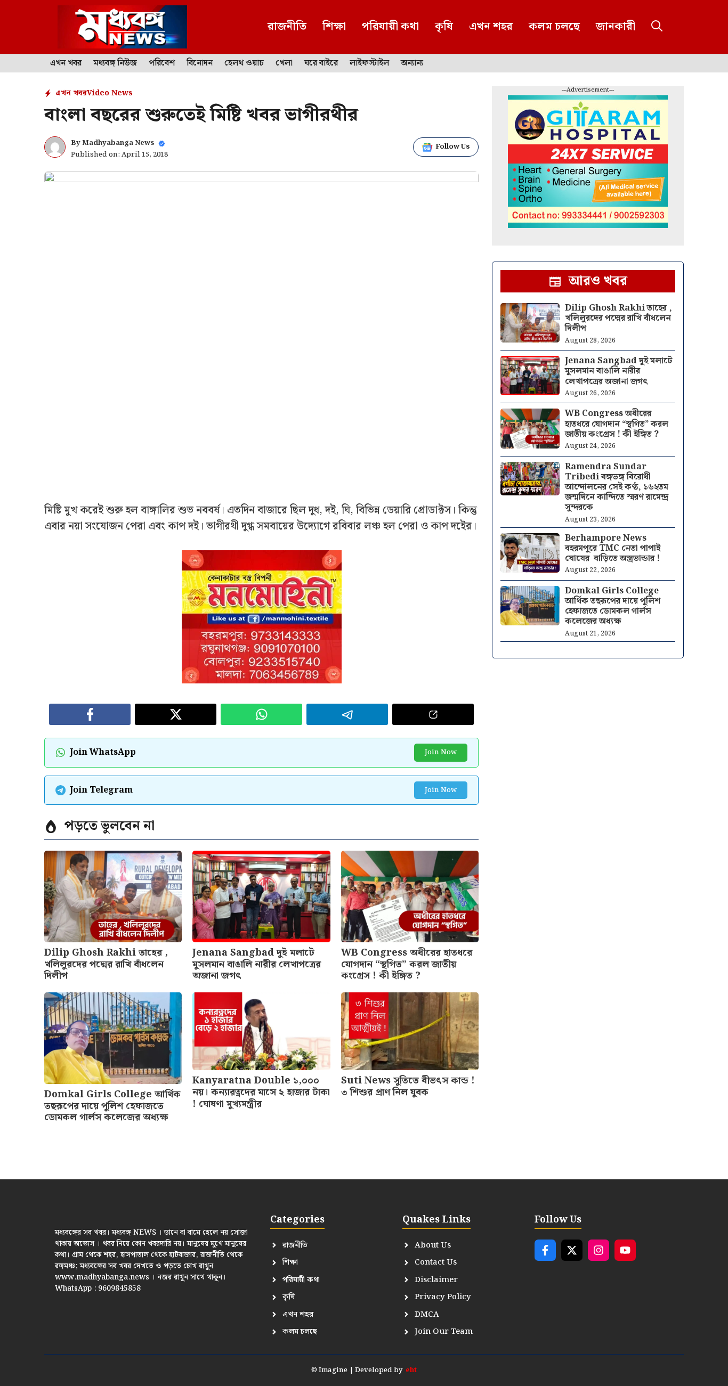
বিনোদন (200, 63)
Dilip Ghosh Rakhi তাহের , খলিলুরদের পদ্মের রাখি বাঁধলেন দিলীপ (106, 964)
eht (411, 1370)
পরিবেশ (162, 63)
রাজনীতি (287, 27)
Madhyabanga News (118, 143)
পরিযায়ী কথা (390, 27)
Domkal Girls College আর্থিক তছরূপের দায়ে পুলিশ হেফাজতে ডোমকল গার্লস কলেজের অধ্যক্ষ (112, 1106)
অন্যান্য (412, 63)
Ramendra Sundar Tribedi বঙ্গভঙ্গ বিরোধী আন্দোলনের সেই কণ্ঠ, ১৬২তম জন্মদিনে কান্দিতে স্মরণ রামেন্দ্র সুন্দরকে (616, 487)
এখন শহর (491, 27)
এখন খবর (66, 63)
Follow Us (452, 146)
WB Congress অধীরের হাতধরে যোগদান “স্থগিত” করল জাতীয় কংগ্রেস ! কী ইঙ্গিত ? (406, 964)
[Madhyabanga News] (122, 27)
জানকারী (615, 27)
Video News (110, 93)
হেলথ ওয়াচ (244, 63)
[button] (656, 27)
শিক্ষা (334, 27)
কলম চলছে (554, 27)
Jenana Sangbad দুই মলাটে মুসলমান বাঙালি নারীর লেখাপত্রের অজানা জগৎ (256, 964)
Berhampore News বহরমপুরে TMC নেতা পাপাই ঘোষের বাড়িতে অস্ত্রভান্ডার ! (612, 548)
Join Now (441, 752)
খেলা (284, 63)
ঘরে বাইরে (321, 63)
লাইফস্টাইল (369, 63)
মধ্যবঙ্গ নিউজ (115, 63)
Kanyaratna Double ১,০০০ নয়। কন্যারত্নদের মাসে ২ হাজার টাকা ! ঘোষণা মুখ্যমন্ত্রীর (261, 1092)
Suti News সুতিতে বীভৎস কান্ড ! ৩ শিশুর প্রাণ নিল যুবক (408, 1086)
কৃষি (444, 27)
